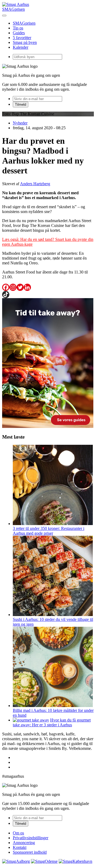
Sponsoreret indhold (30, 852)
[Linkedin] (27, 287)
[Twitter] (20, 287)
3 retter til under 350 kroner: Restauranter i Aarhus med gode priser (48, 530)
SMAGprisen (13, 9)
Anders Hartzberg (35, 183)
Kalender (20, 47)
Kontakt (19, 847)
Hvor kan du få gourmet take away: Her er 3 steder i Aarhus (52, 722)
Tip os (18, 28)
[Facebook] (5, 287)
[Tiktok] (5, 294)
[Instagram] (13, 287)
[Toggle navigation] (4, 15)
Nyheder (20, 123)
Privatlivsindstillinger (30, 837)
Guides (19, 33)
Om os (18, 833)
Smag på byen (25, 42)
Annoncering (24, 842)
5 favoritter (22, 37)
